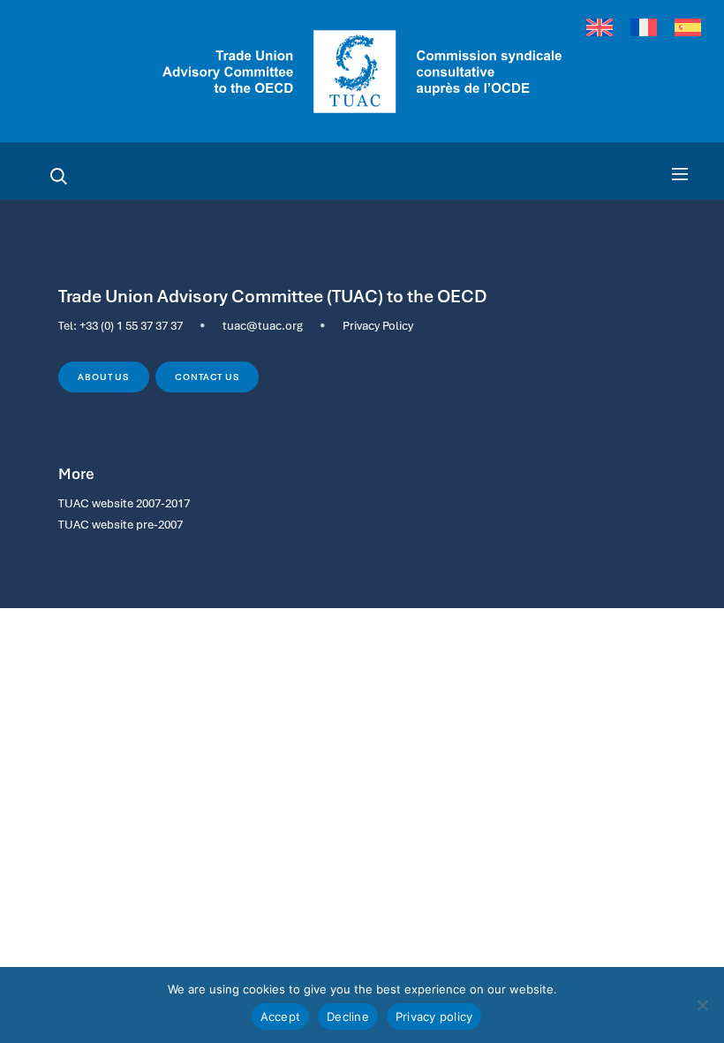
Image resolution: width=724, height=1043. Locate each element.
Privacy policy (434, 1016)
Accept (280, 1016)
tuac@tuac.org (262, 325)
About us (103, 376)
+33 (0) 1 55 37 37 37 (131, 325)
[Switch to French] (644, 28)
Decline (348, 1016)
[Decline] (702, 1005)
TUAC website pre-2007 (120, 524)
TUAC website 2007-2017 (124, 503)
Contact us (207, 376)
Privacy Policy (378, 325)
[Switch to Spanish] (688, 28)
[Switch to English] (599, 28)
